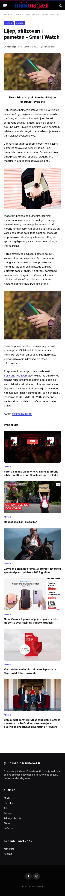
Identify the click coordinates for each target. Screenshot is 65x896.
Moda (7, 798)
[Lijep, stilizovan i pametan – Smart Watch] (32, 71)
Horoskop (9, 803)
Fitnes (7, 823)
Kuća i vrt (9, 828)
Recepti (8, 813)
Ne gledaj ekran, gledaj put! (21, 521)
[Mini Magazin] (32, 5)
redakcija (11, 46)
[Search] (60, 5)
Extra (9, 23)
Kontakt (8, 853)
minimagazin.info (22, 413)
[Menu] (5, 5)
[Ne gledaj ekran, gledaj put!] (32, 497)
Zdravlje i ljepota (12, 818)
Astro (6, 808)
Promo (20, 23)
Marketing (9, 848)
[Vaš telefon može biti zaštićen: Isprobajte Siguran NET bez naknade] (32, 645)
